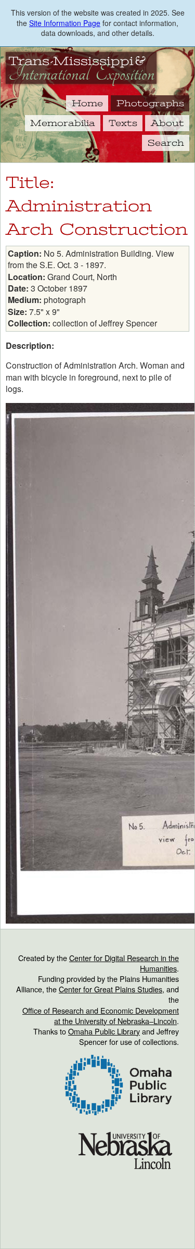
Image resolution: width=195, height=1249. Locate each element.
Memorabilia (62, 123)
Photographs (150, 103)
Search (166, 142)
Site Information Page (64, 23)
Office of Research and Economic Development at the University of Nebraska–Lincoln (100, 1015)
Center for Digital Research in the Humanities (124, 963)
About (167, 123)
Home (87, 103)
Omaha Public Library (104, 1031)
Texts (123, 123)
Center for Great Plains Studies (110, 988)
